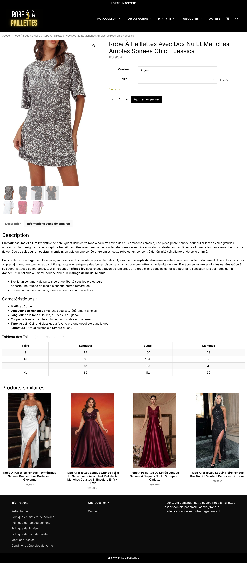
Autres (214, 18)
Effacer (224, 80)
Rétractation (19, 511)
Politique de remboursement (30, 522)
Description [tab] (13, 223)
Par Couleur (106, 18)
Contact (93, 511)
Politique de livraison (25, 528)
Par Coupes (190, 18)
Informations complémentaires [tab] (48, 223)
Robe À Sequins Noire (26, 35)
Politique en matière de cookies (32, 517)
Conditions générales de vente (32, 545)
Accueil (6, 35)
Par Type (164, 18)
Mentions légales (22, 540)
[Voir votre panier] (227, 19)
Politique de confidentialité (29, 534)
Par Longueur (137, 18)
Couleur (123, 69)
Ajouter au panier (146, 99)
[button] (236, 19)
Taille (123, 79)
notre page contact (207, 511)
